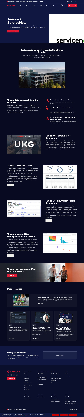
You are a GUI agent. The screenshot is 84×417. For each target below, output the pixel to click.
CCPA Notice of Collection (70, 401)
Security (25, 387)
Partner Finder (54, 396)
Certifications (67, 376)
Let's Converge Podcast (56, 378)
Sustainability (26, 389)
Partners (53, 395)
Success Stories (41, 396)
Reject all (64, 414)
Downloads (53, 380)
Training (66, 373)
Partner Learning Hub (55, 401)
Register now (73, 409)
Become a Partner (55, 399)
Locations (26, 380)
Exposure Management (42, 379)
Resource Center (27, 396)
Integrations (40, 384)
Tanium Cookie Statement (24, 415)
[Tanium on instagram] (17, 375)
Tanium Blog (53, 376)
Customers (40, 395)
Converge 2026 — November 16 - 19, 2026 (17, 409)
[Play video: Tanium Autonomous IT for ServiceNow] (24, 144)
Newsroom (26, 378)
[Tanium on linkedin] (11, 375)
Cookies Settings (55, 414)
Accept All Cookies (72, 414)
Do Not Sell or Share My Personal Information (70, 404)
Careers (25, 373)
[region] (42, 415)
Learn (66, 371)
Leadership (26, 376)
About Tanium (27, 371)
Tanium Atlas (40, 375)
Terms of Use (68, 399)
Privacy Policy (68, 396)
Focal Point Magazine (55, 373)
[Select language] (72, 2)
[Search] (76, 2)
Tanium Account (27, 399)
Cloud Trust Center (28, 385)
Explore (53, 371)
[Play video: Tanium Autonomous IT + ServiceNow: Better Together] (42, 75)
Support (26, 395)
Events (52, 382)
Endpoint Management (42, 377)
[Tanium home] (12, 5)
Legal (66, 395)
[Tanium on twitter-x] (8, 375)
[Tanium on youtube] (14, 375)
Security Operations (42, 382)
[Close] (82, 415)
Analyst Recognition (28, 382)
